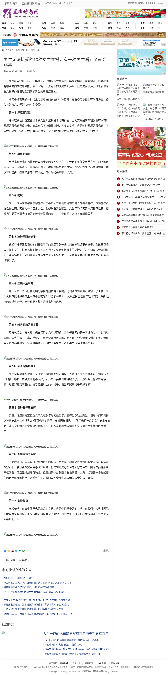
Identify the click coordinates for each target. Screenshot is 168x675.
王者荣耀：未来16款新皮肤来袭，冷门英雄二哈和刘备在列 (33, 609)
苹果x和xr (24, 560)
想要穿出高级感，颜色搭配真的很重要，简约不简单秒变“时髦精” (37, 604)
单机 (160, 28)
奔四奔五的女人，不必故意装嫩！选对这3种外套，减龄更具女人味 (37, 583)
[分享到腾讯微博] (16, 551)
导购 (86, 28)
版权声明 (89, 663)
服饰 (30, 23)
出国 (127, 28)
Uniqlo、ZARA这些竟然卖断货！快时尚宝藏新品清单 (72, 640)
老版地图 (76, 663)
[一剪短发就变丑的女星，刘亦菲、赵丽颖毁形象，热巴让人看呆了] (154, 110)
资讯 (33, 50)
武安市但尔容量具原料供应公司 (137, 227)
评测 (95, 28)
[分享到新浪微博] (12, 551)
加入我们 (102, 663)
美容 (21, 23)
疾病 (151, 23)
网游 (151, 28)
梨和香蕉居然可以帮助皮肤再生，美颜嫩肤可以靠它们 (72, 654)
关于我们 (53, 663)
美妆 (12, 23)
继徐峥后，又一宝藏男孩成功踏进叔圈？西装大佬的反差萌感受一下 (38, 614)
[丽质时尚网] (20, 19)
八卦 (53, 28)
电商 (53, 23)
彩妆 (95, 23)
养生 (160, 23)
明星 (62, 28)
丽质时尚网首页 (22, 50)
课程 (119, 28)
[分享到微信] (23, 551)
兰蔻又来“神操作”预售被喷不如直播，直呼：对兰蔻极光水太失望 (37, 600)
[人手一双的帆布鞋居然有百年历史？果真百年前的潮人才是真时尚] (128, 90)
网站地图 (115, 663)
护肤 (86, 23)
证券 (12, 28)
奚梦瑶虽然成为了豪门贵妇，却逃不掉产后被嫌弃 (29, 587)
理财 (21, 28)
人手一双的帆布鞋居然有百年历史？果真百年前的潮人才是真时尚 (90, 634)
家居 (119, 23)
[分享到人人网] (20, 551)
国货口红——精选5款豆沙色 (18, 578)
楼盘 (127, 23)
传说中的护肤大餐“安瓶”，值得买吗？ (64, 644)
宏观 (30, 28)
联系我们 (64, 663)
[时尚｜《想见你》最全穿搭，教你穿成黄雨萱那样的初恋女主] (128, 108)
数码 (62, 23)
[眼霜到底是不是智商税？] (154, 86)
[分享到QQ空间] (8, 551)
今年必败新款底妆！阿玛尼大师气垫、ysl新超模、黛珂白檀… (35, 592)
